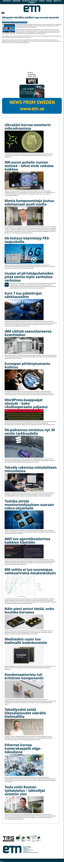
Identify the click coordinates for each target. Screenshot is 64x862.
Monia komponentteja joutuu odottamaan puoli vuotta (29, 202)
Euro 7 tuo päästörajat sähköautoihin (23, 295)
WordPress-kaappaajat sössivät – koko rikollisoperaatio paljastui (26, 403)
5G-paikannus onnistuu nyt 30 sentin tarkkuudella (30, 431)
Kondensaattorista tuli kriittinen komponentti (24, 676)
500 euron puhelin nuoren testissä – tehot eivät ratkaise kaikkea (29, 166)
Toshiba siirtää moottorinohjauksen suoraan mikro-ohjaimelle (29, 504)
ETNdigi (49, 1)
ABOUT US (57, 1)
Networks (17, 22)
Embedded (11, 22)
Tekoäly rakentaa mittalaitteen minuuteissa (31, 469)
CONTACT (32, 2)
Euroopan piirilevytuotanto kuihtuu (27, 365)
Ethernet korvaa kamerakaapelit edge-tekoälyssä (23, 748)
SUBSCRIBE (16, 1)
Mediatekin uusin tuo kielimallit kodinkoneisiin (26, 641)
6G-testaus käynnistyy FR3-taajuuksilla (27, 240)
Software (24, 22)
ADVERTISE (7, 1)
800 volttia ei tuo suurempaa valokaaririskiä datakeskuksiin (30, 571)
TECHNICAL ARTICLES (29, 1)
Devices (5, 22)
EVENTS (42, 1)
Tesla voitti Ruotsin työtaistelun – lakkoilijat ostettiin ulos (25, 790)
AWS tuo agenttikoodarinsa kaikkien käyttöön (27, 540)
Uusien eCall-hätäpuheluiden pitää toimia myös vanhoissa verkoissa (29, 277)
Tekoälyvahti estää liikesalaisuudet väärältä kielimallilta (25, 713)
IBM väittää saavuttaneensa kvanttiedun (28, 333)
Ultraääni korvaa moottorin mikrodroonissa (28, 126)
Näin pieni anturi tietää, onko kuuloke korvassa (29, 610)
